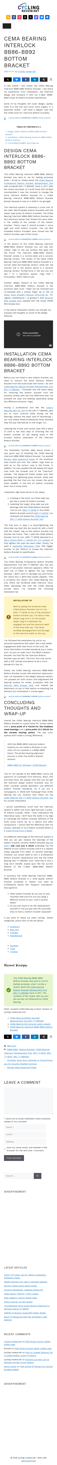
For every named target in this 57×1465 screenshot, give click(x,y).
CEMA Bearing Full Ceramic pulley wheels (30, 1024)
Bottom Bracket (27, 1049)
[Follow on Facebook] (14, 17)
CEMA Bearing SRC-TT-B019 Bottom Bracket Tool (28, 798)
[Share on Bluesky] (17, 79)
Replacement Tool (23, 1053)
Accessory (15, 927)
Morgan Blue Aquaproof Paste (19, 459)
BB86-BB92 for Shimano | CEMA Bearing (26, 765)
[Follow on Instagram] (19, 17)
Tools (12, 948)
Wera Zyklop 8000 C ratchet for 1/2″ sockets (27, 540)
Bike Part (14, 930)
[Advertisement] (28, 1226)
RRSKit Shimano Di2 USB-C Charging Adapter (25, 1282)
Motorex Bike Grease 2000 (19, 685)
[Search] (37, 1176)
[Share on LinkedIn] (35, 79)
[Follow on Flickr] (47, 17)
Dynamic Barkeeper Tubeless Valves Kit (23, 1290)
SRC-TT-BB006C (21, 1057)
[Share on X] (8, 79)
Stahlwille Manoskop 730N (26, 546)
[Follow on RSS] (8, 17)
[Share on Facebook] (26, 79)
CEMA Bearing (42, 1049)
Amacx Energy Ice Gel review (18, 1302)
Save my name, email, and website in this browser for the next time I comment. (27, 1149)
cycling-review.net (13, 1341)
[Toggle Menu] (7, 26)
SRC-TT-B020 (41, 513)
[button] (9, 121)
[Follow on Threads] (25, 17)
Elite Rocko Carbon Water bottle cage (33, 1348)
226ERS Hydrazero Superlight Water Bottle (25, 1313)
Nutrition (14, 946)
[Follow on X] (30, 17)
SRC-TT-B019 (29, 510)
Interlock (8, 1053)
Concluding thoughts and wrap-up (22, 143)
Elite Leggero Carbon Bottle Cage (20, 1298)
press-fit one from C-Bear (18, 831)
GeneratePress (28, 1461)
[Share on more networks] (43, 79)
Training (14, 952)
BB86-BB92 (12, 1049)
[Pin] (28, 118)
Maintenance (16, 936)
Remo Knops (10, 1366)
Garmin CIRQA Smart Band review (20, 1286)
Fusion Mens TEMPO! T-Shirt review (21, 1294)
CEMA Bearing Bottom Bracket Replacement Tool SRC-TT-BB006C (30, 990)
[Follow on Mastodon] (36, 17)
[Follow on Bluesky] (42, 17)
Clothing (14, 932)
